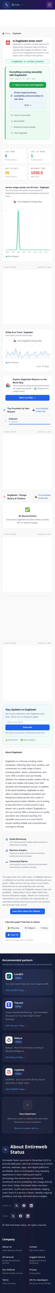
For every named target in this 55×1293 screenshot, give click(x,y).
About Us (7, 1246)
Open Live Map (26, 398)
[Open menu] (49, 5)
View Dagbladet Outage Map (29, 202)
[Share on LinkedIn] (28, 1216)
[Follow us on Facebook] (24, 1205)
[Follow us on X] (16, 1205)
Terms (5, 1279)
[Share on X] (13, 1216)
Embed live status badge (24, 127)
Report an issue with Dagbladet (29, 85)
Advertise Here (44, 267)
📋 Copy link (12, 935)
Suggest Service (37, 1256)
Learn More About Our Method (26, 911)
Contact (33, 1246)
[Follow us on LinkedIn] (31, 1205)
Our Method (8, 1269)
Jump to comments (22, 115)
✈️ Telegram (29, 928)
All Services (8, 1256)
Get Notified (19, 121)
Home (7, 33)
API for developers (38, 1279)
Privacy (33, 1269)
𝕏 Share (44, 928)
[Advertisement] (27, 18)
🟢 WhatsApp (13, 928)
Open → (27, 105)
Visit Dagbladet (20, 133)
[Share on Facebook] (20, 1216)
